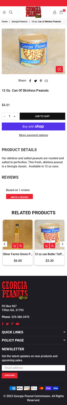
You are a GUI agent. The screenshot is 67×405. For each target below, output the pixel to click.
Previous (4, 244)
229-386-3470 (20, 317)
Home (5, 21)
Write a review (19, 197)
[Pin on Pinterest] (41, 81)
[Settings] (54, 12)
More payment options (33, 135)
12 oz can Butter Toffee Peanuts (31, 254)
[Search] (11, 12)
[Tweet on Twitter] (35, 81)
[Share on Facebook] (30, 81)
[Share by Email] (46, 81)
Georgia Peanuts (19, 21)
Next (62, 244)
